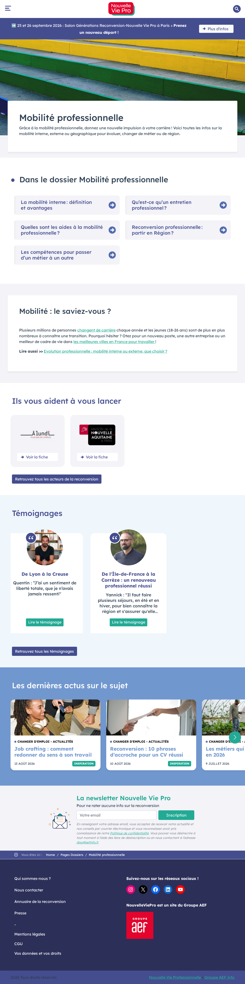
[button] (235, 737)
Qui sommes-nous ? (32, 878)
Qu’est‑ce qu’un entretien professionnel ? (161, 205)
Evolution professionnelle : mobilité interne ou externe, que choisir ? (105, 351)
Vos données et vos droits (37, 953)
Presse (20, 913)
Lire (44, 622)
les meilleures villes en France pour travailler (114, 341)
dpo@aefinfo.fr (88, 842)
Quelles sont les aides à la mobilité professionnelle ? (62, 230)
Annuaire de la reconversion (40, 901)
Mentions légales (29, 934)
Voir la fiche (37, 457)
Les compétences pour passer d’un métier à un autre (56, 255)
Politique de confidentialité (129, 833)
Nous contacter (28, 890)
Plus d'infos (218, 28)
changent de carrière (96, 330)
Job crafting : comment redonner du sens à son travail (53, 752)
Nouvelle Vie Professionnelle (175, 977)
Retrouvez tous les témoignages (44, 651)
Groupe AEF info (219, 977)
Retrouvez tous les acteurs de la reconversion (56, 479)
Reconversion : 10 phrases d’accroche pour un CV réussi (146, 752)
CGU (18, 943)
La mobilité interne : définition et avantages (56, 205)
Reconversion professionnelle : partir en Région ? (167, 230)
